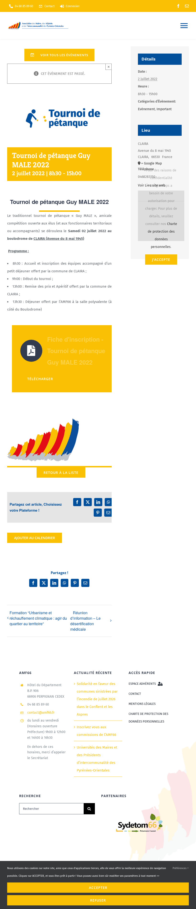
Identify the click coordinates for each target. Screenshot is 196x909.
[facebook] (178, 6)
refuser (98, 900)
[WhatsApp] (108, 502)
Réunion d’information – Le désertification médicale (85, 621)
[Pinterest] (98, 512)
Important (164, 109)
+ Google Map (151, 163)
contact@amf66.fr (40, 713)
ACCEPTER (98, 887)
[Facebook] (77, 502)
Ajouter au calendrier (34, 538)
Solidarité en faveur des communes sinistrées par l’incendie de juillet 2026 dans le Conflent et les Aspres (97, 699)
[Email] (108, 512)
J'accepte (161, 259)
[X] (87, 502)
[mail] (187, 6)
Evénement (146, 109)
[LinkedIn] (98, 502)
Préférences (180, 868)
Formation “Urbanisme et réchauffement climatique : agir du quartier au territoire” (38, 618)
